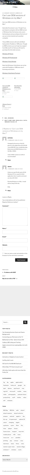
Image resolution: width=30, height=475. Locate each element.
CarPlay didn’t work (7, 360)
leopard (14, 431)
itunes (16, 428)
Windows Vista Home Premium (11, 73)
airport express (7, 413)
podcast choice (22, 394)
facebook (6, 385)
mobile (19, 391)
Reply (9, 160)
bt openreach (13, 419)
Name (4, 228)
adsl (17, 410)
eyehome (6, 425)
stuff (13, 397)
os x (12, 437)
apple (12, 382)
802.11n (12, 410)
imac (4, 428)
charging (11, 422)
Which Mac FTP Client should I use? (12, 367)
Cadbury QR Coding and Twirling (11, 342)
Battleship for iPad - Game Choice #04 (13, 340)
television (6, 443)
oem (13, 120)
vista (25, 120)
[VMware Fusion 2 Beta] (7, 99)
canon (5, 422)
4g (7, 382)
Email (4, 237)
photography (12, 394)
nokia (4, 394)
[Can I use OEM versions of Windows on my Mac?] (7, 80)
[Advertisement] (15, 301)
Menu (15, 7)
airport (22, 410)
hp (24, 385)
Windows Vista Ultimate (9, 61)
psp (11, 440)
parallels (19, 120)
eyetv (12, 425)
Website (4, 245)
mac (6, 118)
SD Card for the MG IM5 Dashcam (11, 363)
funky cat (13, 385)
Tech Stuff (9, 2)
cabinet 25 (22, 419)
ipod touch (17, 388)
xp (16, 121)
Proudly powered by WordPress (10, 471)
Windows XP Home (7, 54)
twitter (19, 397)
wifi (4, 400)
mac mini (21, 431)
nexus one (6, 437)
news (24, 391)
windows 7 (6, 450)
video (24, 397)
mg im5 (5, 391)
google (20, 385)
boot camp (8, 120)
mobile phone (7, 434)
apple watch (19, 382)
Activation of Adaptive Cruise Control (12, 357)
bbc (24, 416)
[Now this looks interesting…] (19, 80)
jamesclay (18, 13)
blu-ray (5, 419)
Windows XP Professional (9, 57)
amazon (5, 416)
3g (4, 382)
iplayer (10, 428)
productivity (6, 397)
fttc (22, 425)
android (12, 416)
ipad (4, 388)
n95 (14, 434)
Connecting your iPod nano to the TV (12, 337)
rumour (16, 440)
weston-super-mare (9, 447)
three (17, 443)
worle (19, 450)
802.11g (5, 410)
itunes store (6, 431)
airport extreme (18, 413)
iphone (10, 388)
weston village (21, 447)
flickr (17, 425)
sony (21, 440)
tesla (12, 443)
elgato (17, 422)
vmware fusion (10, 121)
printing (5, 440)
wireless (13, 450)
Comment (5, 206)
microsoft (12, 391)
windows (11, 118)
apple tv (18, 416)
